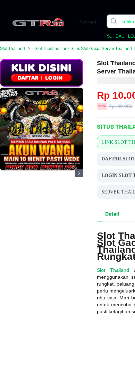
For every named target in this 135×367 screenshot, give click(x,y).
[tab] (112, 213)
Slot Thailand (12, 48)
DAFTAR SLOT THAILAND (121, 36)
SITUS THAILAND (111, 36)
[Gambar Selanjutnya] (79, 173)
